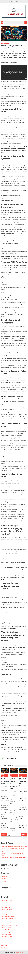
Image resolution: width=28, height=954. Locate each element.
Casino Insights (4, 43)
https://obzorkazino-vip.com (8, 916)
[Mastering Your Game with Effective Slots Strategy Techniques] (5, 770)
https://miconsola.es (6, 905)
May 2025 (4, 882)
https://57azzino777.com (7, 936)
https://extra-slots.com (7, 927)
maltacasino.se (4, 945)
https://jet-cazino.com (6, 940)
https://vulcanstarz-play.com (8, 922)
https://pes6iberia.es (6, 904)
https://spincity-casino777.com (8, 920)
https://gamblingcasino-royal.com (9, 929)
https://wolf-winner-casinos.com (9, 914)
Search (8, 835)
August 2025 (4, 876)
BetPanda (3, 947)
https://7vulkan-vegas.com (7, 918)
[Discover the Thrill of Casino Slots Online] (23, 770)
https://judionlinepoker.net (7, 938)
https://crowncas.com (6, 934)
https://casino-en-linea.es (7, 911)
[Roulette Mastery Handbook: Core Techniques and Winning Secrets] (14, 770)
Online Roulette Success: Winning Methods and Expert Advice (24, 834)
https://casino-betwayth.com (8, 932)
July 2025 (4, 878)
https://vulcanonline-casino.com (9, 923)
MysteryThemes (19, 952)
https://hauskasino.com (7, 907)
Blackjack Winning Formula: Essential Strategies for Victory (14, 846)
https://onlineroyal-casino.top (8, 931)
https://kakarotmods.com (7, 909)
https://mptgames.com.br (7, 902)
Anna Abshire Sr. (12, 49)
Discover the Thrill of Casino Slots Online (22, 780)
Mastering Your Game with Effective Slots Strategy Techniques (5, 781)
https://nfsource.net (6, 913)
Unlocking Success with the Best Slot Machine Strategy (13, 848)
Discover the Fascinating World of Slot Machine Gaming (4, 834)
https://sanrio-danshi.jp (7, 900)
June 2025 (4, 880)
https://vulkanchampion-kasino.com (9, 925)
